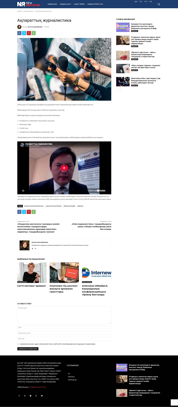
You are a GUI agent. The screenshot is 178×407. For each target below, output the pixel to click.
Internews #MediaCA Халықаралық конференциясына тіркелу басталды (95, 290)
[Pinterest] (29, 33)
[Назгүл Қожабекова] (19, 27)
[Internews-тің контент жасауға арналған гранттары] (64, 272)
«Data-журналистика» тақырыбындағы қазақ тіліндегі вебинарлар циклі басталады (91, 226)
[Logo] (30, 4)
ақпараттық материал (53, 206)
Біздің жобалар (22, 282)
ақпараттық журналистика (33, 206)
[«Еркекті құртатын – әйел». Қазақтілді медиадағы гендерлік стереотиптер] (123, 55)
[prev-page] (117, 89)
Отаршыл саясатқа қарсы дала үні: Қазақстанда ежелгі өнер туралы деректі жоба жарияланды (145, 40)
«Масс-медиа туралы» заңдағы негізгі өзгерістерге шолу (145, 66)
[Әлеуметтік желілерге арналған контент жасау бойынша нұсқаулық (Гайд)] (123, 27)
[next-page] (120, 89)
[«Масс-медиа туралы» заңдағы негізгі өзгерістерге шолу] (123, 68)
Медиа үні (134, 70)
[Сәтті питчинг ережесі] (32, 272)
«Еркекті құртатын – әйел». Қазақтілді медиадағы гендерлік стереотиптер (143, 54)
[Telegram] (30, 396)
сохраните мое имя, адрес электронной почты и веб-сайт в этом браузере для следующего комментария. (57, 344)
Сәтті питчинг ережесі (31, 285)
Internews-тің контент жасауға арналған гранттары (64, 288)
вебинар (80, 206)
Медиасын (135, 31)
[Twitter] (24, 33)
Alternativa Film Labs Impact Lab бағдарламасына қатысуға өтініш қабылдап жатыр (145, 80)
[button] (159, 4)
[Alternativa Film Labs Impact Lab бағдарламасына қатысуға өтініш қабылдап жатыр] (123, 81)
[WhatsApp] (34, 33)
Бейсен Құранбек (69, 206)
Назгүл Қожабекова (35, 27)
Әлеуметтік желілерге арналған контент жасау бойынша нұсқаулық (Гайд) (143, 26)
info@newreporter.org (37, 387)
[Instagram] (25, 396)
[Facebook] (19, 33)
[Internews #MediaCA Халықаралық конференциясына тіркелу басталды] (96, 272)
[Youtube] (42, 396)
